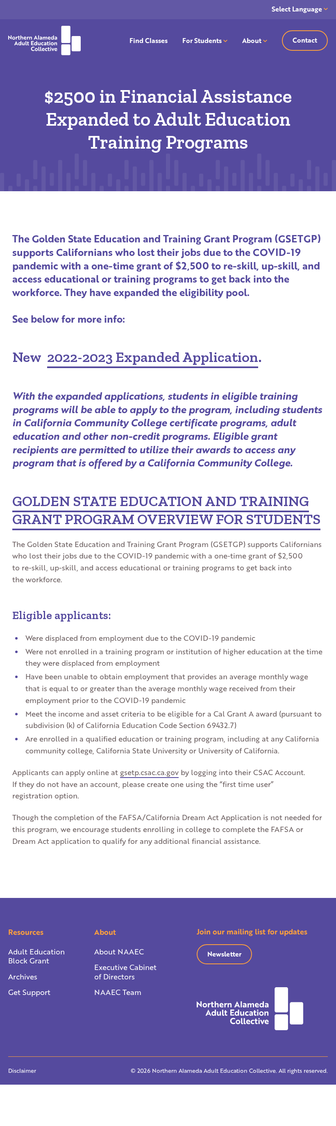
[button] (166, 510)
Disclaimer (22, 1070)
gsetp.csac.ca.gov (149, 772)
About (251, 40)
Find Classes (148, 40)
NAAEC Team (117, 992)
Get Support (29, 992)
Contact (305, 40)
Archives (22, 976)
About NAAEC (119, 951)
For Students (202, 40)
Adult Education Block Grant (36, 956)
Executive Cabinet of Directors (125, 971)
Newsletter (224, 954)
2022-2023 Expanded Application (152, 357)
